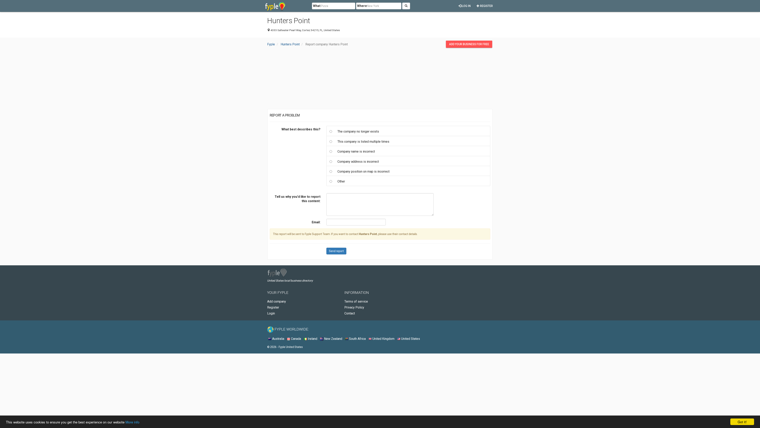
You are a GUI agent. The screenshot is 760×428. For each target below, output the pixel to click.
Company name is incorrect (356, 151)
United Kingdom (383, 339)
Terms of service (356, 301)
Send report (336, 251)
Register (486, 6)
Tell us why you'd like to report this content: (297, 199)
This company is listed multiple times (363, 141)
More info (132, 421)
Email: (316, 222)
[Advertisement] (380, 79)
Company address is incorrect (358, 161)
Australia (277, 339)
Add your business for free (469, 44)
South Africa (357, 339)
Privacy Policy (354, 307)
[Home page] (275, 6)
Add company (276, 301)
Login (271, 313)
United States (410, 339)
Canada (295, 339)
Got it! (742, 421)
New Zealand (332, 339)
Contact (349, 313)
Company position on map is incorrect (363, 171)
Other (341, 181)
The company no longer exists (358, 131)
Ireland (312, 339)
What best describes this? (300, 129)
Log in (466, 6)
